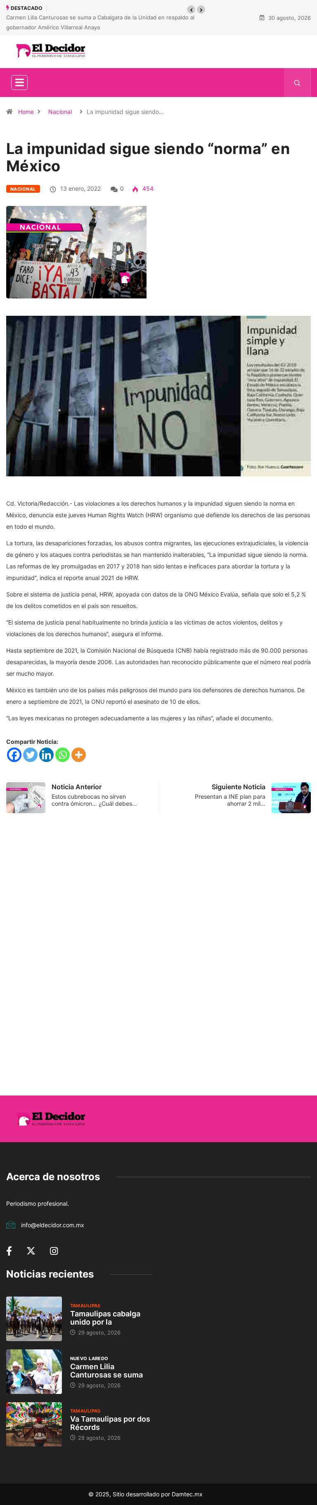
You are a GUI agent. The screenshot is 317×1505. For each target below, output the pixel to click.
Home (26, 111)
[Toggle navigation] (19, 82)
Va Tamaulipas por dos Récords (110, 1423)
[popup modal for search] (297, 82)
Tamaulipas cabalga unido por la (105, 1317)
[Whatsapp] (62, 755)
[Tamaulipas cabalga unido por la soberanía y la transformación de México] (34, 1319)
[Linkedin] (46, 755)
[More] (78, 755)
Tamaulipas (85, 1306)
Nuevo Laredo (89, 1358)
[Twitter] (30, 755)
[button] (191, 9)
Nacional (60, 111)
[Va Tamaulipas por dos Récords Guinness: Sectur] (34, 1424)
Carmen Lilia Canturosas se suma (106, 1370)
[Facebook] (14, 755)
